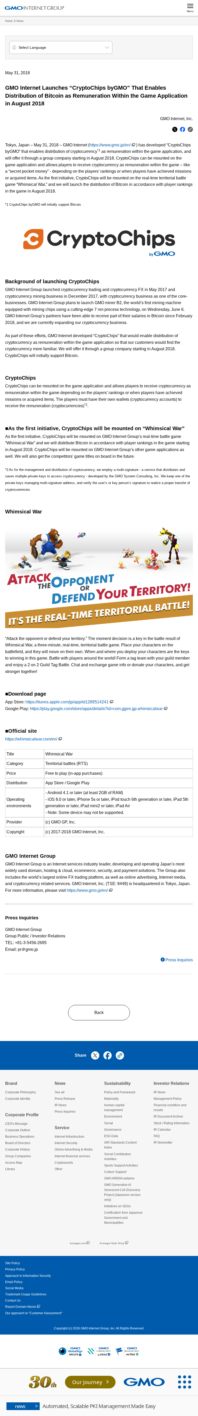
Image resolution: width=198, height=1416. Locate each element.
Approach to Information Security (28, 1276)
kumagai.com (78, 1243)
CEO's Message (16, 1124)
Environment (113, 1116)
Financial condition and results (170, 1107)
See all (59, 1092)
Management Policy (168, 1099)
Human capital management (114, 1107)
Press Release (65, 1099)
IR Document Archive (168, 1116)
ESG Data (111, 1136)
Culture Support (115, 1172)
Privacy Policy (15, 1269)
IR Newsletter (163, 1142)
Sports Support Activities (121, 1165)
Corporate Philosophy (20, 1092)
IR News (61, 1105)
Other (58, 1169)
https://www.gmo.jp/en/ (109, 145)
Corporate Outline (17, 1130)
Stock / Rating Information (171, 1123)
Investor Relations (171, 1083)
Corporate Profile (22, 1115)
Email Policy (13, 1282)
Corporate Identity (17, 1099)
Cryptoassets (64, 1162)
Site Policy (12, 1263)
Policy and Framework (119, 1092)
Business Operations (19, 1136)
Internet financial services (72, 1156)
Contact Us (13, 1300)
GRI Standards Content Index (120, 1145)
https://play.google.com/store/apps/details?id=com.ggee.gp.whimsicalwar (96, 708)
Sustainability (117, 1083)
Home (9, 20)
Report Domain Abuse (20, 1307)
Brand (11, 1083)
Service (62, 1128)
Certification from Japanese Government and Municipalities (123, 1217)
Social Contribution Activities (117, 1156)
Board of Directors (17, 1143)
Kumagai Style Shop (112, 1243)
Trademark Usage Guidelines (25, 1294)
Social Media (14, 1288)
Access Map (13, 1162)
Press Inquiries (179, 960)
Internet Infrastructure (69, 1136)
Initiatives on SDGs (117, 1206)
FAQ (157, 1136)
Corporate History (17, 1149)
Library (10, 1169)
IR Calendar (162, 1129)
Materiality (111, 1099)
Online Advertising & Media (74, 1149)
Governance (112, 1129)
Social (108, 1123)
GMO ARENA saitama (119, 1178)
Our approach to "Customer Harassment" (33, 1313)
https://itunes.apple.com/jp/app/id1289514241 (67, 702)
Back (99, 1012)
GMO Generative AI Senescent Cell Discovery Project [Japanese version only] (122, 1192)
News (20, 20)
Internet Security (66, 1143)
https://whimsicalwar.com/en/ (31, 739)
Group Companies (18, 1156)
